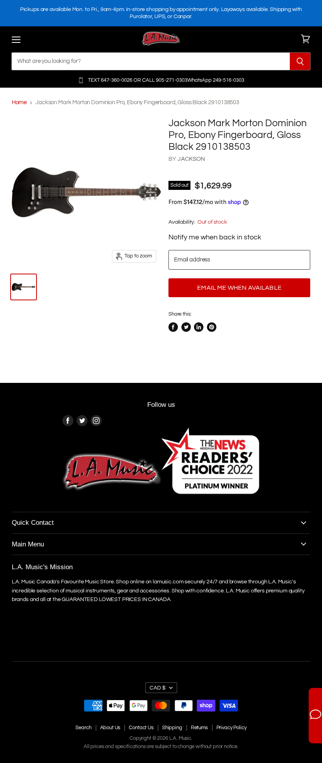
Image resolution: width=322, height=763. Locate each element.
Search (83, 727)
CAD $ (158, 688)
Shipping (172, 727)
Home (19, 102)
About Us (110, 727)
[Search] (300, 61)
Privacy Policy (231, 727)
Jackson (191, 159)
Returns (199, 727)
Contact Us (141, 727)
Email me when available (239, 288)
